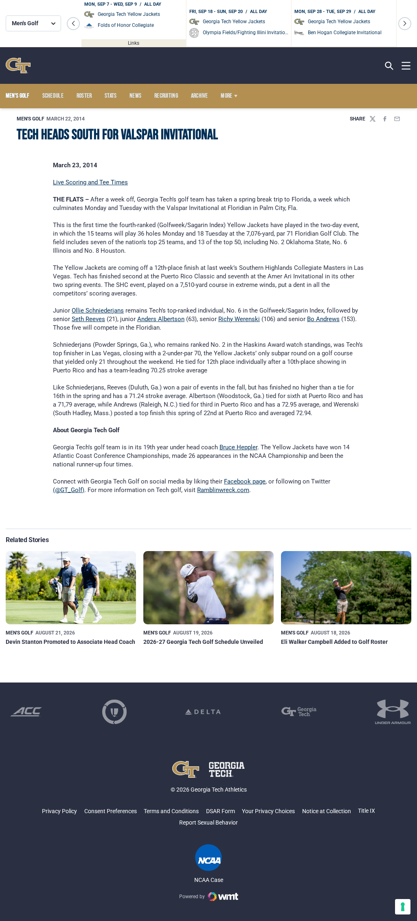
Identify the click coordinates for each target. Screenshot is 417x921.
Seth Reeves (88, 319)
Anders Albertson (160, 319)
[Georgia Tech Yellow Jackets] (18, 65)
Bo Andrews (323, 319)
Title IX (366, 810)
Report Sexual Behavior (208, 822)
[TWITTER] (372, 119)
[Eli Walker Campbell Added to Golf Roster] (346, 587)
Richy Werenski (239, 319)
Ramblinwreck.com (223, 490)
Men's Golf (30, 119)
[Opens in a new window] (26, 711)
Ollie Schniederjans (98, 310)
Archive (199, 96)
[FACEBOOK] (385, 119)
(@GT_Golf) (68, 490)
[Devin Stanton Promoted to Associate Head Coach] (71, 587)
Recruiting (166, 96)
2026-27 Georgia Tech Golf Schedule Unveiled (203, 642)
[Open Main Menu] (406, 66)
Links (133, 43)
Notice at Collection (326, 811)
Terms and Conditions (171, 811)
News (135, 96)
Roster (84, 96)
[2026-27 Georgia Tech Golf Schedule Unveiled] (208, 587)
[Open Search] (389, 66)
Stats (111, 96)
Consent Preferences (110, 811)
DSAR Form (220, 811)
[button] (73, 23)
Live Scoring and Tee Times (90, 182)
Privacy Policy (59, 811)
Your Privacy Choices (268, 811)
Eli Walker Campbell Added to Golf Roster (334, 642)
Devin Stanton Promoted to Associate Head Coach (70, 642)
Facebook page (245, 481)
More (226, 96)
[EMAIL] (397, 119)
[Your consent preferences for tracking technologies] (402, 906)
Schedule (53, 96)
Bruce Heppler (238, 447)
